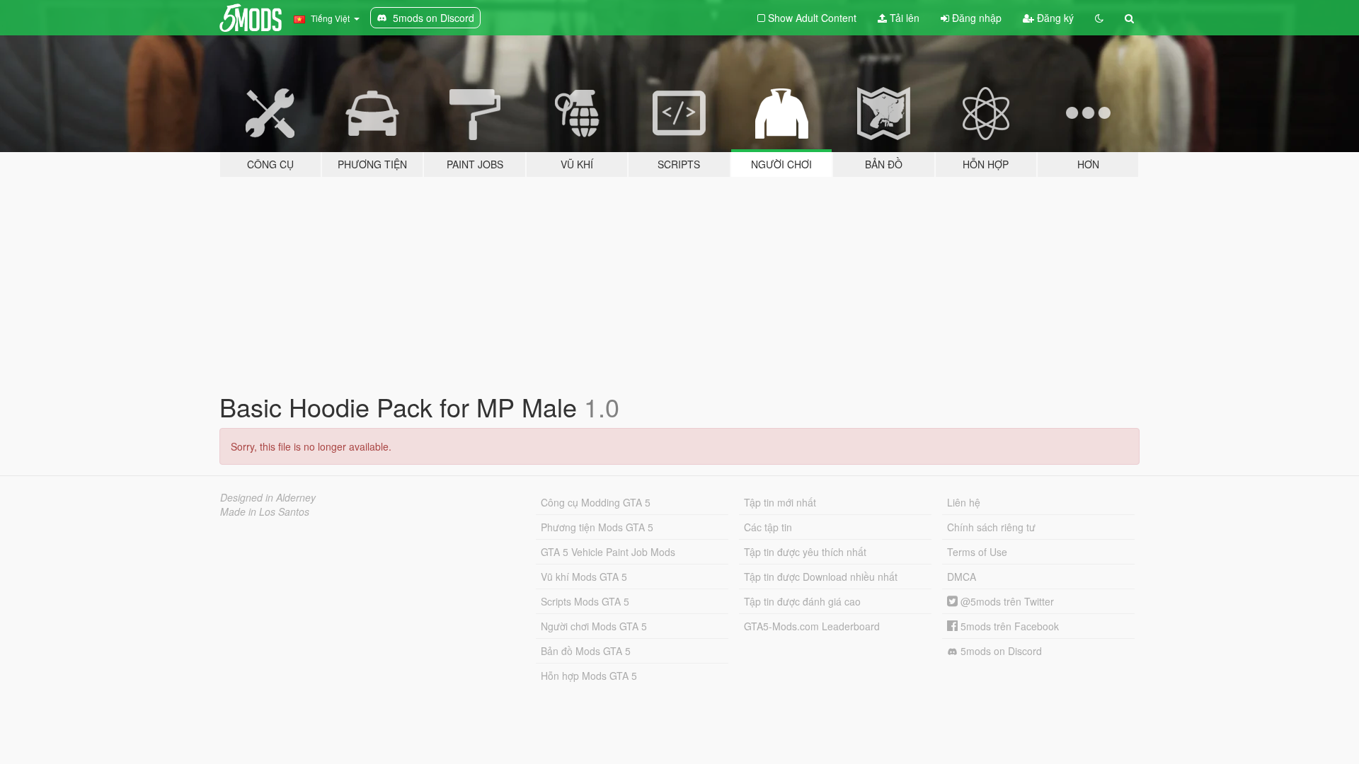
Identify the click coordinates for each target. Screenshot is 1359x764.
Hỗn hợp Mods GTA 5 (589, 675)
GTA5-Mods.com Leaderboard (812, 626)
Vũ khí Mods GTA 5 (584, 576)
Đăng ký (1054, 18)
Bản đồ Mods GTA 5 (586, 651)
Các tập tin (768, 527)
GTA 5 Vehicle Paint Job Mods (608, 552)
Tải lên (903, 18)
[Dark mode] (1099, 17)
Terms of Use (977, 552)
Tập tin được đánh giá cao (802, 601)
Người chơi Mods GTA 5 (594, 626)
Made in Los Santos (264, 511)
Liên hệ (963, 502)
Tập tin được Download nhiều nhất (821, 576)
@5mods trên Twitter (1006, 601)
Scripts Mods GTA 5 (585, 601)
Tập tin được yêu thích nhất (805, 552)
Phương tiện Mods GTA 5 (597, 527)
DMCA (961, 576)
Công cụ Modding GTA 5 (595, 502)
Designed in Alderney (268, 497)
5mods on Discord (1000, 651)
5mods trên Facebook (1008, 626)
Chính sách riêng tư (991, 527)
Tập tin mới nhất (780, 502)
